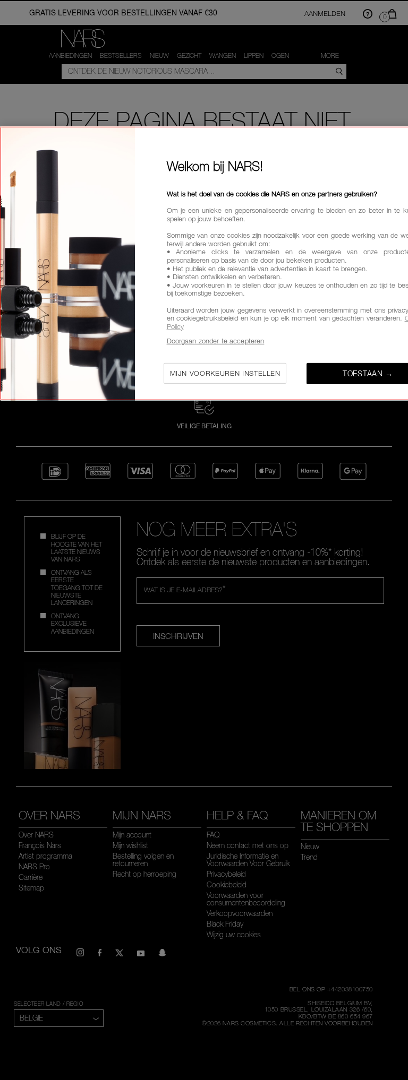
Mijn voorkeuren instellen (225, 373)
